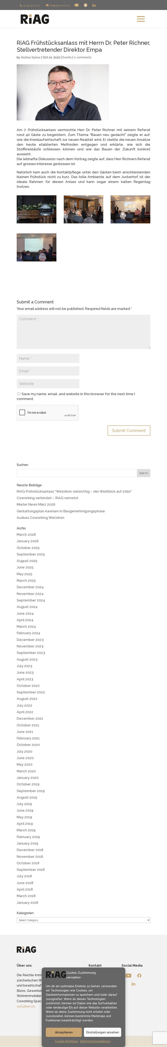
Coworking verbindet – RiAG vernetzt (47, 498)
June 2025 (25, 567)
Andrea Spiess (31, 57)
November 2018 (30, 857)
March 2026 (26, 534)
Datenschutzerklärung (95, 1041)
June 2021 (25, 732)
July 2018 (24, 876)
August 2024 (27, 607)
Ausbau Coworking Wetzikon (40, 518)
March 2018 (26, 896)
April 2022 (25, 712)
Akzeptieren (64, 1032)
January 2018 (27, 903)
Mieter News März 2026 (36, 504)
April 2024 (25, 620)
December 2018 (30, 850)
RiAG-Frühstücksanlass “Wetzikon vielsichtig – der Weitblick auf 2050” (74, 491)
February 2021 (28, 738)
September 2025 (31, 554)
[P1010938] (83, 223)
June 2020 (25, 758)
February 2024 (28, 633)
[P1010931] (130, 223)
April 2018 (25, 889)
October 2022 (28, 686)
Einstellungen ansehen (102, 1032)
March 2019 (26, 830)
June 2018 (25, 883)
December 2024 (30, 587)
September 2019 (31, 791)
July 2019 (24, 804)
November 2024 (30, 594)
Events (67, 57)
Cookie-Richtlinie (66, 1041)
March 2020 (26, 771)
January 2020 (27, 778)
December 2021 (30, 718)
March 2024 (26, 626)
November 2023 (30, 646)
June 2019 (25, 810)
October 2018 (28, 863)
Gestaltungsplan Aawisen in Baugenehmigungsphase (61, 511)
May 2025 (24, 574)
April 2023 (25, 679)
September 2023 (31, 653)
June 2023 (25, 672)
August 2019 (27, 797)
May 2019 (24, 817)
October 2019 (28, 784)
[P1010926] (36, 223)
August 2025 (27, 561)
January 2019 (27, 843)
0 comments (82, 57)
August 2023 (27, 659)
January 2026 (27, 541)
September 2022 (31, 692)
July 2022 (24, 705)
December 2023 (30, 640)
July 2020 (24, 751)
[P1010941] (36, 261)
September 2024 (31, 600)
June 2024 (25, 613)
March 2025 (26, 580)
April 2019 (25, 824)
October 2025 (28, 548)
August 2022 (27, 699)
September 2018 (31, 870)
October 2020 (28, 745)
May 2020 (24, 764)
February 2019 (28, 837)
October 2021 (28, 725)
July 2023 (24, 666)
